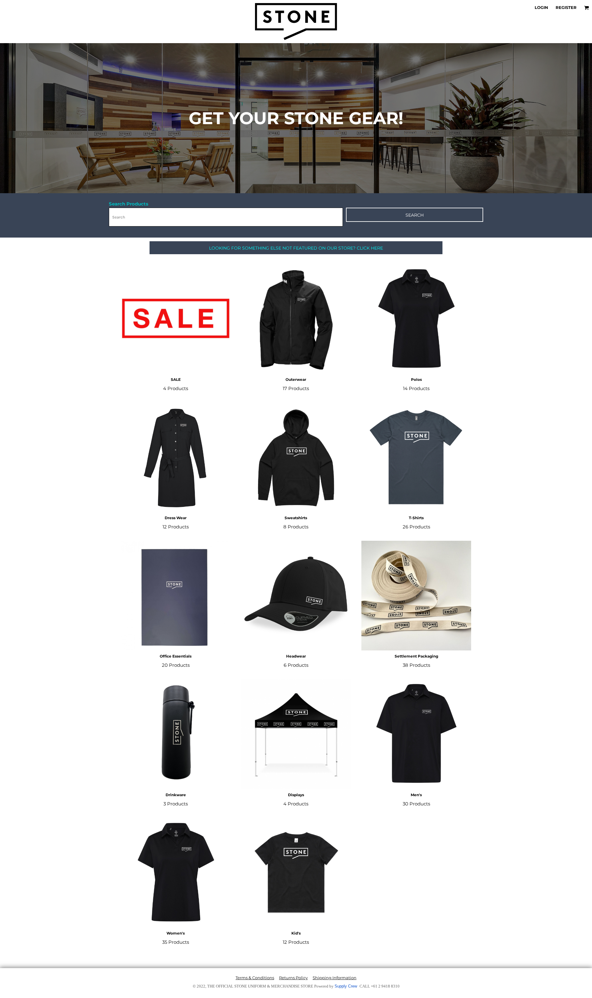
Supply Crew (346, 986)
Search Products (128, 204)
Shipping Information (334, 977)
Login (541, 7)
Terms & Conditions (255, 977)
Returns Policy (293, 977)
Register (566, 7)
